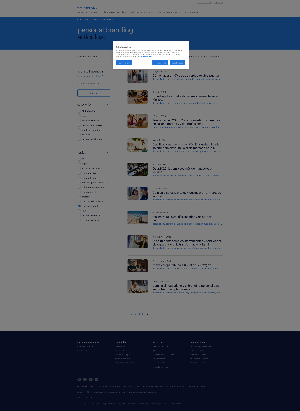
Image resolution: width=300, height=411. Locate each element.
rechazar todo (160, 63)
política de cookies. (146, 56)
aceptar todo (177, 63)
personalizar (124, 63)
